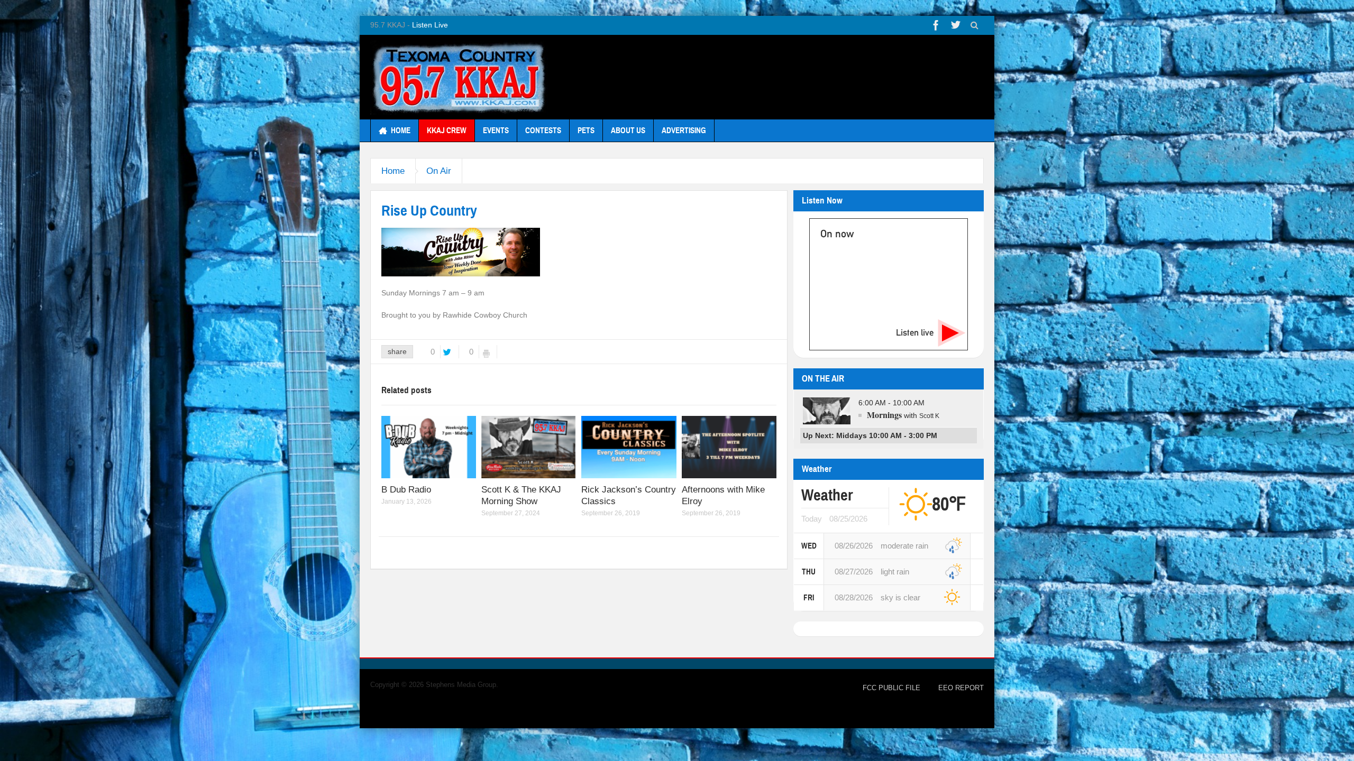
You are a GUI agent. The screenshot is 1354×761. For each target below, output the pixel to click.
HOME (400, 130)
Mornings (884, 415)
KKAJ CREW (446, 130)
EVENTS (496, 130)
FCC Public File (891, 688)
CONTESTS (543, 130)
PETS (586, 130)
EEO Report (961, 688)
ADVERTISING (684, 130)
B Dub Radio (406, 490)
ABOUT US (628, 130)
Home (393, 171)
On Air (438, 171)
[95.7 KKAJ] (459, 77)
